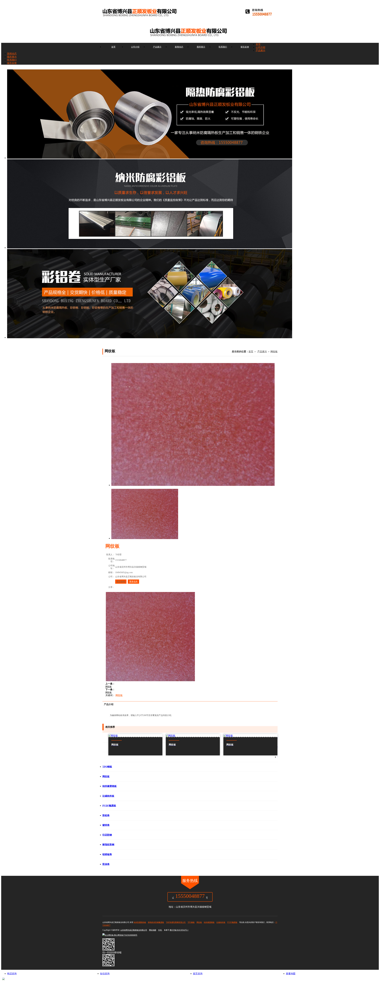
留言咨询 (121, 581)
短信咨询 (105, 973)
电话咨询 (12, 973)
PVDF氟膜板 (232, 922)
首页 (113, 47)
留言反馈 (245, 47)
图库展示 (201, 47)
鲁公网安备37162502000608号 (121, 935)
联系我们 (223, 47)
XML (160, 930)
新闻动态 (179, 47)
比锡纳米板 (220, 922)
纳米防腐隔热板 (140, 922)
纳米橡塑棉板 (209, 922)
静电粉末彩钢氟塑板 (156, 922)
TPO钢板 (191, 922)
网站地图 (152, 930)
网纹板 (274, 351)
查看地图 (290, 973)
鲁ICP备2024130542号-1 (179, 930)
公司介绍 (135, 47)
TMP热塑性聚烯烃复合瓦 (176, 922)
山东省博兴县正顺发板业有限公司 (133, 930)
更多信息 (133, 581)
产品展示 (157, 47)
